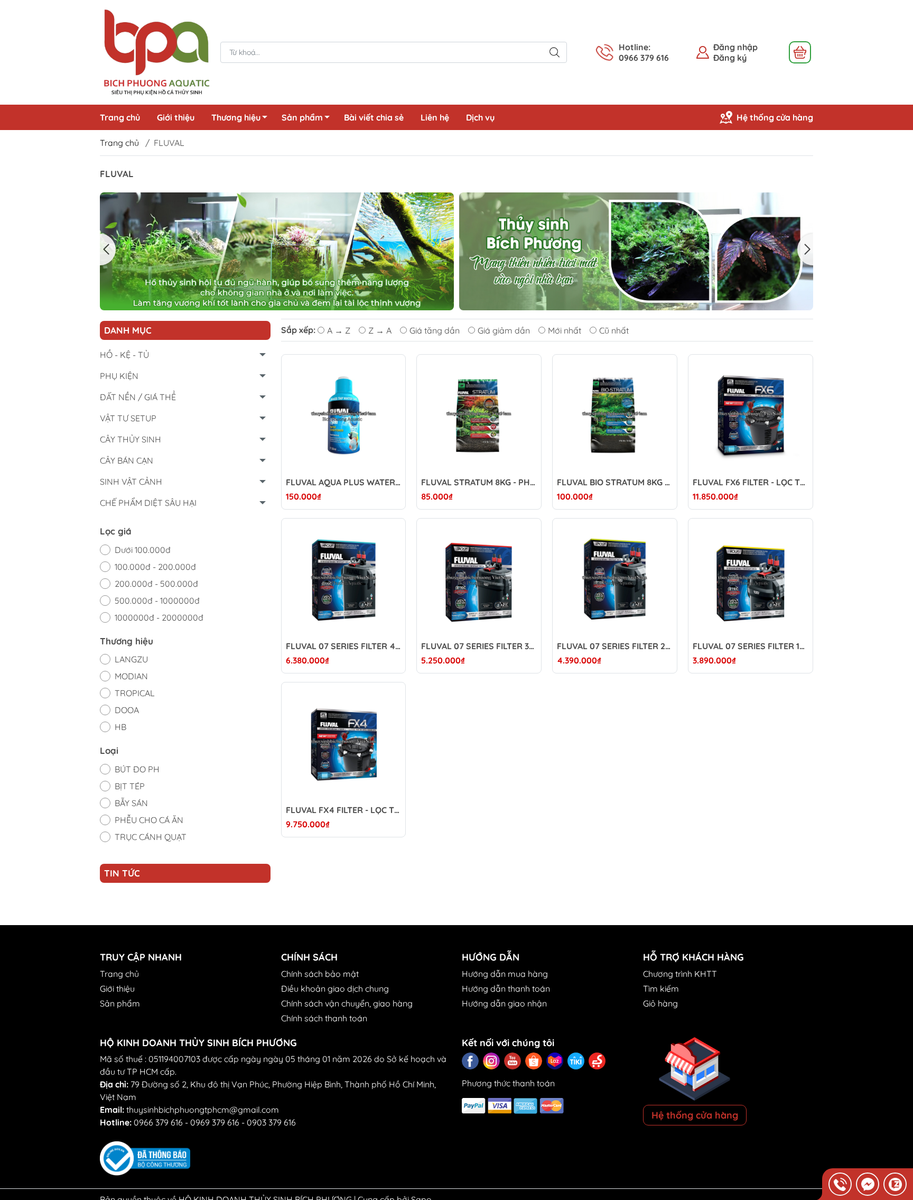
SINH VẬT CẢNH (131, 481)
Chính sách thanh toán (324, 1018)
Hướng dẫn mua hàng (505, 973)
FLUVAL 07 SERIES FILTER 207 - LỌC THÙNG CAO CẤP (615, 646)
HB (120, 727)
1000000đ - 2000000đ (159, 617)
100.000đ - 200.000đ (155, 566)
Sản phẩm (302, 117)
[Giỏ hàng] (800, 52)
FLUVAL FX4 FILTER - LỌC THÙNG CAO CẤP (344, 810)
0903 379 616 (271, 1122)
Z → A (380, 330)
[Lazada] (554, 1061)
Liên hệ (435, 117)
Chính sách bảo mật (320, 973)
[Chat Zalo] (895, 1184)
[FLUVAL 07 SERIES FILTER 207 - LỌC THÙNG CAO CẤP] (615, 581)
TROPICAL (135, 693)
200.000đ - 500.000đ (156, 583)
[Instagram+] (491, 1061)
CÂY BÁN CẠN (126, 460)
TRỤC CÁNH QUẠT (151, 837)
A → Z (338, 330)
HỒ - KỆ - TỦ (124, 354)
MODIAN (131, 676)
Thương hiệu (235, 117)
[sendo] (597, 1061)
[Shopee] (533, 1061)
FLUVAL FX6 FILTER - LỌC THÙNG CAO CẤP (750, 482)
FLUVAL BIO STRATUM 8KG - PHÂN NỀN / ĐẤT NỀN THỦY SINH (615, 482)
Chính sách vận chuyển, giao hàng (347, 1003)
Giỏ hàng (660, 1003)
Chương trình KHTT (680, 973)
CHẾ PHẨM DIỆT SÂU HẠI (148, 502)
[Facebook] (470, 1061)
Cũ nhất (614, 330)
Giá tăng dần (434, 330)
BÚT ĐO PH (137, 769)
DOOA (127, 710)
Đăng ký (730, 57)
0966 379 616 (158, 1122)
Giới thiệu (175, 117)
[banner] (278, 251)
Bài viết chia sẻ (374, 117)
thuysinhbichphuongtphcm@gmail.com (202, 1109)
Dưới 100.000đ (143, 549)
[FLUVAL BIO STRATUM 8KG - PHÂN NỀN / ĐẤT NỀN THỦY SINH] (615, 417)
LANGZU (131, 659)
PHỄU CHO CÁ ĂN (149, 820)
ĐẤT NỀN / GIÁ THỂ (138, 397)
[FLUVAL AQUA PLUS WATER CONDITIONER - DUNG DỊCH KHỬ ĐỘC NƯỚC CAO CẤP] (344, 417)
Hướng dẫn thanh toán (506, 988)
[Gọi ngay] (840, 1184)
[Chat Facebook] (867, 1184)
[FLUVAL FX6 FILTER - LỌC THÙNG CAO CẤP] (750, 417)
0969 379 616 (214, 1122)
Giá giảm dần (504, 330)
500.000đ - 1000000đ (157, 600)
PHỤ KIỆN (119, 376)
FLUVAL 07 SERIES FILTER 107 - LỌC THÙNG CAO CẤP (750, 646)
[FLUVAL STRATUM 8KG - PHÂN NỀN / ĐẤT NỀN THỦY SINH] (479, 417)
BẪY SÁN (131, 803)
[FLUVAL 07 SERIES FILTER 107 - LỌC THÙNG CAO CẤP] (750, 581)
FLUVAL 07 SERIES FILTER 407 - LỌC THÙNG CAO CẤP (344, 646)
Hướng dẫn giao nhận (504, 1003)
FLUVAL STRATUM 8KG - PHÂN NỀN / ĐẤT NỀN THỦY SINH (479, 482)
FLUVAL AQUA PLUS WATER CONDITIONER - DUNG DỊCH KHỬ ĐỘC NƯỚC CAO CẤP (344, 482)
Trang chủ (120, 117)
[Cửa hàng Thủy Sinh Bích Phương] (155, 51)
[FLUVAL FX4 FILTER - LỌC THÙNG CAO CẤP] (344, 744)
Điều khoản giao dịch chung (335, 988)
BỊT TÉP (130, 786)
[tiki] (575, 1061)
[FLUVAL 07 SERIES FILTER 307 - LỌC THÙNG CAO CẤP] (479, 581)
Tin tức (122, 873)
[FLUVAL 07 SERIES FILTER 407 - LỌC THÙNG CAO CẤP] (344, 581)
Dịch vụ (480, 117)
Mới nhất (564, 330)
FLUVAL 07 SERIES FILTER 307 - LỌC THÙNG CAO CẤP (479, 646)
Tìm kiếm (661, 988)
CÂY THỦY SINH (130, 439)
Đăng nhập (735, 47)
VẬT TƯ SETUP (128, 418)
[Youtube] (512, 1061)
